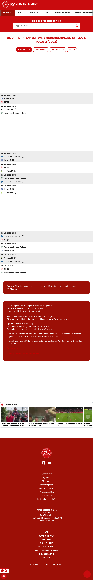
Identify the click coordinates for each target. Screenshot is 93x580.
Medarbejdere (46, 485)
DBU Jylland (46, 543)
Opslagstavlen (58, 50)
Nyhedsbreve (46, 474)
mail (66, 286)
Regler (72, 50)
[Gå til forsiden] (19, 4)
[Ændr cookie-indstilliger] (4, 576)
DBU (46, 532)
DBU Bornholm (46, 536)
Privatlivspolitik (46, 492)
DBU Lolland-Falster (46, 551)
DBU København (46, 547)
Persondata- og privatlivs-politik (46, 565)
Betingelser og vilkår (46, 499)
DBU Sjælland (46, 554)
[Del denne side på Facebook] (2, 571)
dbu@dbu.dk (48, 521)
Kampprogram (24, 50)
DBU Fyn (46, 540)
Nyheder (46, 478)
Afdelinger (46, 481)
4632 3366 (12, 289)
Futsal (46, 558)
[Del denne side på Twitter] (6, 571)
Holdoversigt (40, 50)
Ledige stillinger (46, 488)
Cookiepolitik (46, 496)
